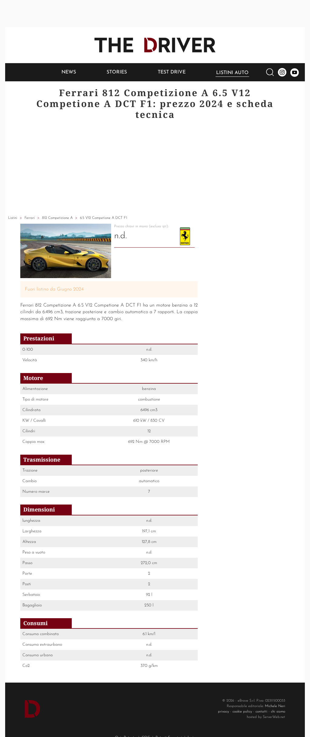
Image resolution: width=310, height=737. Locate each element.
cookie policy (242, 711)
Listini (12, 218)
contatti (261, 711)
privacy (223, 711)
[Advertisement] (155, 168)
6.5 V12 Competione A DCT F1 (103, 218)
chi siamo (278, 711)
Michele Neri (275, 706)
